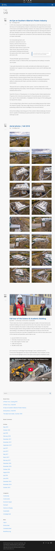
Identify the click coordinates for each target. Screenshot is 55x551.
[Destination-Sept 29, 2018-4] (42, 258)
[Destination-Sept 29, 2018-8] (42, 224)
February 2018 (7, 436)
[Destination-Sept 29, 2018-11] (20, 207)
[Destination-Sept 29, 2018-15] (20, 173)
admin (12, 320)
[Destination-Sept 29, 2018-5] (20, 258)
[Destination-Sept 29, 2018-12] (42, 190)
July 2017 (5, 448)
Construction (25, 320)
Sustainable (32, 320)
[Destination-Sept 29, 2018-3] (20, 275)
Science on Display (8, 508)
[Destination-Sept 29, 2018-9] (20, 224)
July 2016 (5, 475)
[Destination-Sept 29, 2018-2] (42, 275)
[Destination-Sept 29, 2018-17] (20, 156)
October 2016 (6, 469)
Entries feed (6, 525)
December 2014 (7, 481)
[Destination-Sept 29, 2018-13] (20, 190)
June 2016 (5, 478)
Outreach (5, 505)
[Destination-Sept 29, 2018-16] (42, 156)
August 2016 (6, 472)
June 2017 (5, 451)
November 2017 (7, 442)
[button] (52, 4)
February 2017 (7, 460)
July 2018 (5, 433)
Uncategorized (15, 22)
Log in (4, 522)
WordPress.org (7, 531)
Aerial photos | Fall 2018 (20, 126)
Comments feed (7, 528)
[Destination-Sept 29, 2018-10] (42, 207)
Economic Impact (7, 502)
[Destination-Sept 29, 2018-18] (20, 139)
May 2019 (5, 427)
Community (18, 320)
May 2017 (5, 454)
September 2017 (7, 445)
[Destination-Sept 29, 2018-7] (20, 241)
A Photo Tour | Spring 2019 (10, 401)
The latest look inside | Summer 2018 (12, 413)
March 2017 (6, 457)
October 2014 (6, 487)
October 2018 (6, 430)
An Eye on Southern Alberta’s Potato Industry (28, 20)
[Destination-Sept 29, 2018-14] (42, 173)
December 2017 (7, 439)
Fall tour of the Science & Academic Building (28, 318)
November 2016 (7, 466)
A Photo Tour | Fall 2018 (9, 404)
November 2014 (7, 484)
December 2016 (7, 463)
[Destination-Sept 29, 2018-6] (42, 241)
